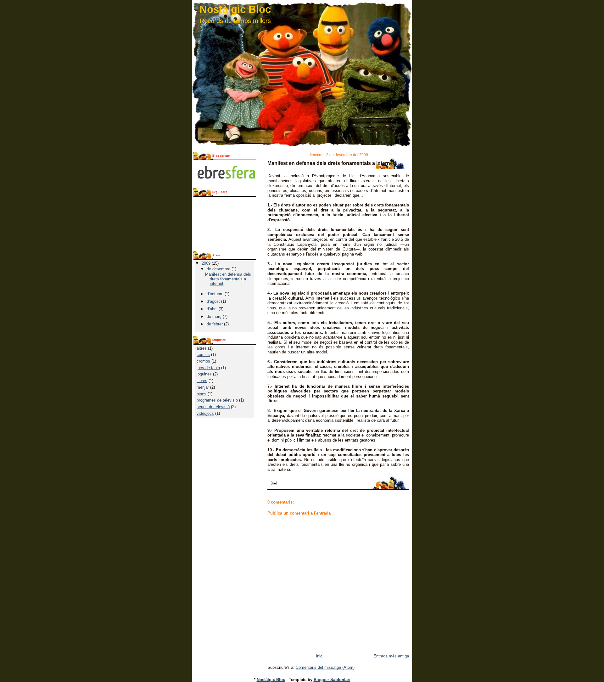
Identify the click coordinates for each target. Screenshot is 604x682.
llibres (202, 380)
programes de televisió (217, 400)
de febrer (215, 324)
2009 (207, 263)
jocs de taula (208, 367)
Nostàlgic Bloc (235, 9)
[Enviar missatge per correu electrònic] (273, 482)
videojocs (205, 413)
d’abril (213, 309)
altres (202, 348)
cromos (203, 361)
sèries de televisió (213, 406)
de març (215, 316)
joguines (204, 374)
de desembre (219, 269)
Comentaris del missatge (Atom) (325, 667)
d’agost (214, 301)
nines (201, 394)
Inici (319, 656)
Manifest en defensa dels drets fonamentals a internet (330, 163)
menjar (203, 387)
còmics (203, 354)
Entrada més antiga (391, 656)
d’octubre (216, 293)
